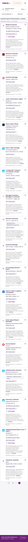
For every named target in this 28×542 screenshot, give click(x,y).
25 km (22, 9)
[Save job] (25, 24)
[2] (19, 483)
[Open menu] (25, 3)
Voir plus (8, 47)
